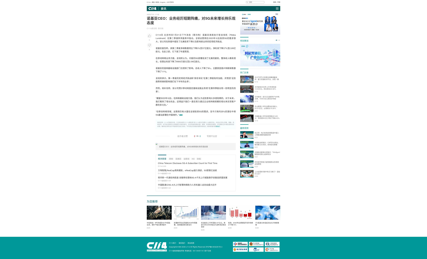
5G (225, 38)
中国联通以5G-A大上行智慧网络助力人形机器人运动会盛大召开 (187, 184)
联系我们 (182, 243)
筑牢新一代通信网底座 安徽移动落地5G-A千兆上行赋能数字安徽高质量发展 (192, 177)
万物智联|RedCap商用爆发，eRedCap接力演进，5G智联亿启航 (187, 170)
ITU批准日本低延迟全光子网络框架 (267, 224)
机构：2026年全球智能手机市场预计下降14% (240, 224)
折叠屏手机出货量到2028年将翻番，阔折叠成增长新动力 (185, 224)
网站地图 (191, 243)
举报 (278, 2)
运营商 (203, 38)
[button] (276, 40)
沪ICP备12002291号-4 (214, 247)
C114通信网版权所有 (176, 251)
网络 (164, 58)
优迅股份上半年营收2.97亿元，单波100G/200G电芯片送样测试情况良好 (213, 225)
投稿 (274, 2)
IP (224, 68)
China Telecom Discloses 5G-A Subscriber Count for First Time (187, 163)
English (162, 2)
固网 (166, 68)
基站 (160, 114)
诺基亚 (205, 34)
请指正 (218, 126)
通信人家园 (155, 2)
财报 (170, 41)
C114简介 (172, 243)
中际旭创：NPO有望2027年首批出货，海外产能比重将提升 (158, 224)
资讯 (163, 8)
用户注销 (207, 251)
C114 (148, 2)
